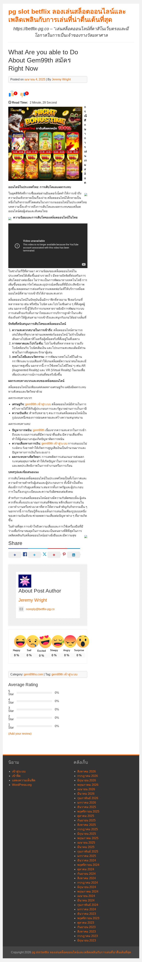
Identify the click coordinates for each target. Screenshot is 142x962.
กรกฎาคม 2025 (87, 829)
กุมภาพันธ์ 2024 (87, 904)
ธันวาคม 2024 (86, 860)
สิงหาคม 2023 (86, 931)
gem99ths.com (33, 674)
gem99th (38, 430)
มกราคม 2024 (86, 909)
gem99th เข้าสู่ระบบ (38, 404)
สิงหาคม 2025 (86, 824)
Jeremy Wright (61, 79)
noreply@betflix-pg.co (40, 609)
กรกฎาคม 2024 (87, 882)
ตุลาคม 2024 (85, 869)
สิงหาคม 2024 (86, 878)
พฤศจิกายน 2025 (88, 811)
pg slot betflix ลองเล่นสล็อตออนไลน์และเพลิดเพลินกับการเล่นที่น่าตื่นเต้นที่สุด (81, 952)
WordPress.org (22, 784)
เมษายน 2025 (86, 842)
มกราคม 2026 (86, 802)
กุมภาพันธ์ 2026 (87, 798)
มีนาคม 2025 (85, 847)
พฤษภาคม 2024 (87, 891)
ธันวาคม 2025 (86, 807)
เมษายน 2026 (86, 789)
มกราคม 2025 (86, 855)
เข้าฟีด (16, 775)
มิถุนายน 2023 (86, 940)
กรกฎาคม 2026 (87, 775)
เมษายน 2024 (86, 896)
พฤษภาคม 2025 (87, 838)
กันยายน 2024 (86, 873)
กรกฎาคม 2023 (87, 936)
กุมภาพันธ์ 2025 (87, 851)
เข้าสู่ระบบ (19, 771)
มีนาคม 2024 (85, 900)
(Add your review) (19, 733)
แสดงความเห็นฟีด (23, 780)
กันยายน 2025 (86, 820)
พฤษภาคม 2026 (87, 784)
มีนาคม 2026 (85, 793)
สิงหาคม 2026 (86, 771)
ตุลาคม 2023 (85, 922)
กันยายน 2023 (86, 927)
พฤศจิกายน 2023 (88, 918)
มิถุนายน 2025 (86, 833)
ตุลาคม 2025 (85, 815)
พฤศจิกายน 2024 (88, 864)
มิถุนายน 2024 (86, 887)
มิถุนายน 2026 (86, 780)
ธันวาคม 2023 (86, 913)
